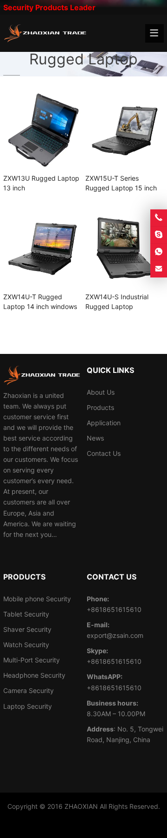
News (95, 438)
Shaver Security (27, 629)
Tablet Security (26, 614)
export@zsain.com (115, 635)
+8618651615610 (114, 661)
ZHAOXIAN (81, 806)
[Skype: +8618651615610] (158, 235)
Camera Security (28, 690)
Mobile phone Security (37, 599)
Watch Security (26, 645)
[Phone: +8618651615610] (158, 217)
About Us (101, 392)
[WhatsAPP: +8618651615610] (158, 252)
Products (100, 407)
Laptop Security (27, 706)
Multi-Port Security (31, 660)
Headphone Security (34, 675)
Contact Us (104, 453)
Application (104, 423)
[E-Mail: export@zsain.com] (158, 269)
